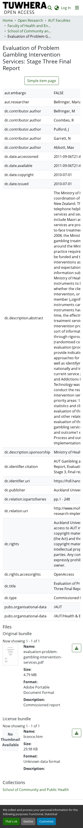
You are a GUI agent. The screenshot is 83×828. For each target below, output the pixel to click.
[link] (76, 648)
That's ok (11, 821)
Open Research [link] (30, 20)
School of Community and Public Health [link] (30, 31)
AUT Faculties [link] (59, 20)
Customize (46, 821)
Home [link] (8, 20)
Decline (28, 821)
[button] (25, 8)
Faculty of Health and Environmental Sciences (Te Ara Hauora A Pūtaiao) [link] (30, 25)
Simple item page (41, 80)
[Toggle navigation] (77, 8)
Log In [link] (66, 7)
